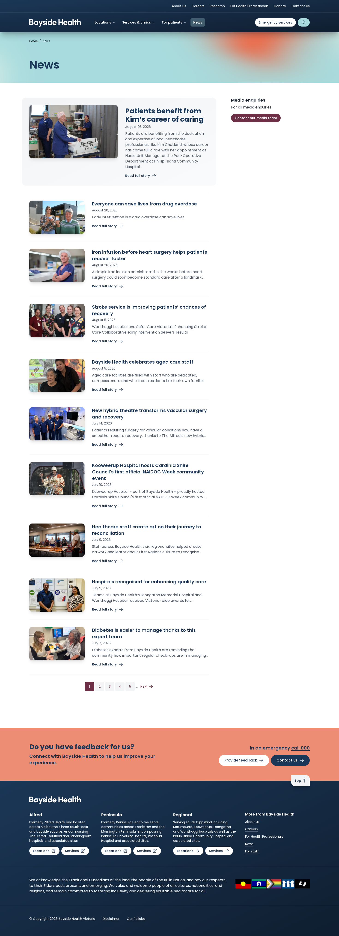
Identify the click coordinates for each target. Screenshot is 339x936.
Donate (280, 6)
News (249, 844)
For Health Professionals (249, 6)
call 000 (300, 748)
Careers (198, 6)
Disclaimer (111, 918)
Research (217, 6)
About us (179, 6)
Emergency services (275, 22)
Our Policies (136, 918)
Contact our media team (256, 118)
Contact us (300, 6)
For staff (252, 851)
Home (33, 41)
